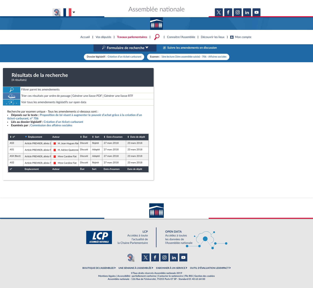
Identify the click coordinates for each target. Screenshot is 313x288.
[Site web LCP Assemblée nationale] (120, 237)
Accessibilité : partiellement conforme (136, 276)
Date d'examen (114, 137)
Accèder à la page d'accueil (156, 22)
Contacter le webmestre (170, 276)
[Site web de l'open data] (193, 237)
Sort (97, 137)
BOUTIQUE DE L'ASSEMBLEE (98, 268)
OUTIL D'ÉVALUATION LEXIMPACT (209, 268)
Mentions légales (107, 276)
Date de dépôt (137, 137)
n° (14, 137)
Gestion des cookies (204, 276)
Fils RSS (189, 276)
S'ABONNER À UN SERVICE (170, 268)
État (85, 137)
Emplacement (35, 137)
